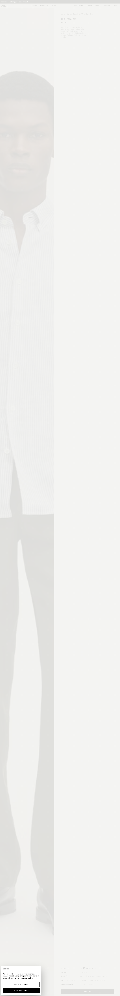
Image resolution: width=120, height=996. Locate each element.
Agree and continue (21, 990)
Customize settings (21, 984)
